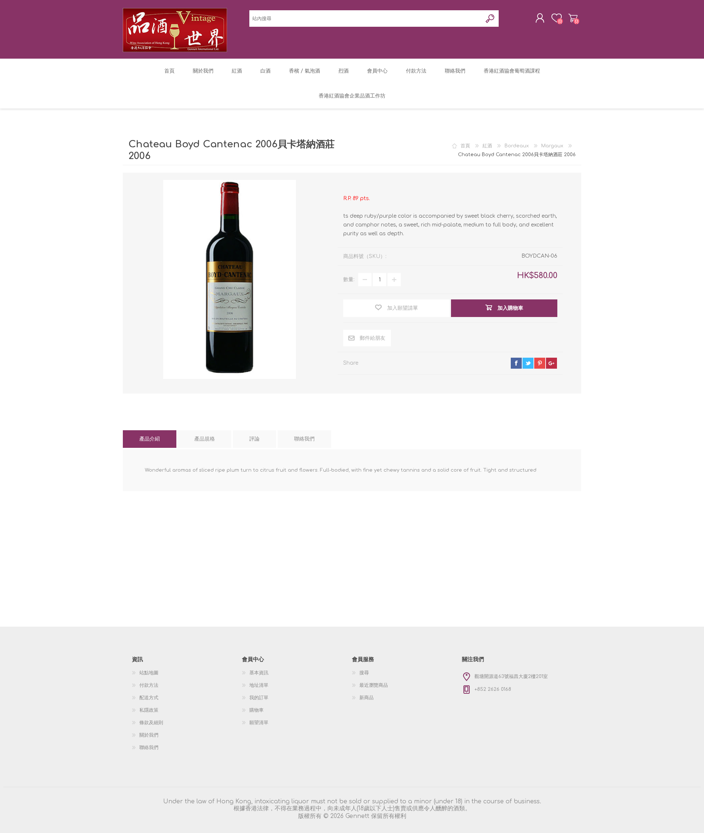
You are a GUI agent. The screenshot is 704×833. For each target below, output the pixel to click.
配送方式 (148, 697)
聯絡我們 (148, 747)
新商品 (366, 697)
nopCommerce (549, 819)
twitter (528, 363)
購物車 (573, 18)
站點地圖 (148, 672)
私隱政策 (148, 710)
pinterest (539, 363)
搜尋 (364, 672)
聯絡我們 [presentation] (304, 439)
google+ (551, 363)
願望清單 (258, 722)
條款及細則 (151, 722)
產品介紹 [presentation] (149, 439)
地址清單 (258, 685)
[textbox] (365, 18)
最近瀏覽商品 (373, 685)
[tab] (149, 439)
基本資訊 (258, 672)
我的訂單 (258, 697)
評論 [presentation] (254, 439)
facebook (516, 363)
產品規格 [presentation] (204, 439)
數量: (349, 279)
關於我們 (148, 735)
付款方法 (148, 685)
